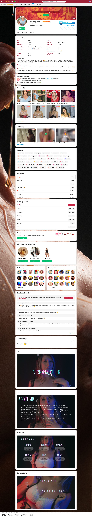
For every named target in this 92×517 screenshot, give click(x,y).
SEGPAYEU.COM (30, 512)
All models (3, 4)
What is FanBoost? (71, 25)
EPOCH (25, 512)
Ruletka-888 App (38, 4)
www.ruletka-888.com (15, 512)
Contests (30, 4)
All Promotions (23, 4)
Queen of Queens (49, 78)
